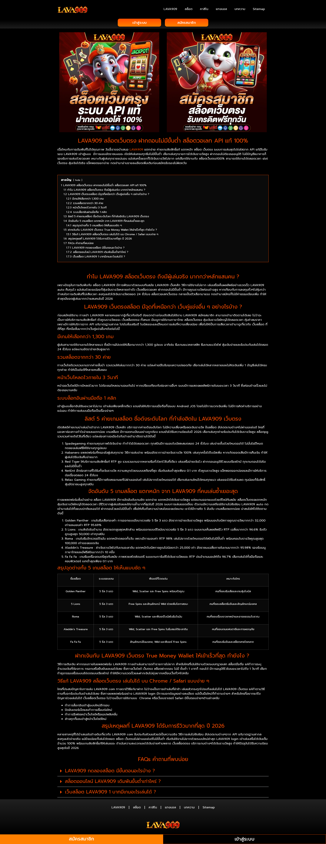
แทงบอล (221, 9)
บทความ (240, 9)
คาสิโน (204, 9)
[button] (163, 771)
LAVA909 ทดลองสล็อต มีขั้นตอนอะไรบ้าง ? (110, 770)
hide (77, 180)
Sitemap (259, 9)
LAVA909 (170, 9)
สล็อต (188, 9)
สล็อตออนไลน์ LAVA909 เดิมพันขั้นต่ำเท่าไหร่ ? (113, 781)
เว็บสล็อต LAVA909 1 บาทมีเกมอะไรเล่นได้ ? (110, 792)
